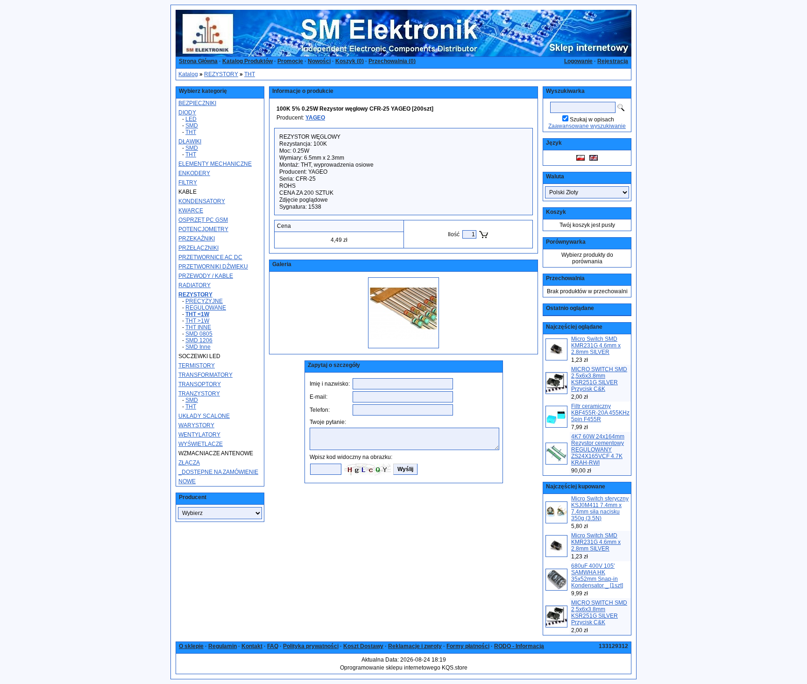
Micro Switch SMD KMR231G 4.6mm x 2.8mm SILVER (596, 345)
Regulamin (222, 646)
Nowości (319, 61)
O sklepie (191, 646)
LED (191, 119)
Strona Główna (198, 61)
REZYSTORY (221, 74)
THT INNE (198, 327)
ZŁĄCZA (189, 462)
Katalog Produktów (247, 61)
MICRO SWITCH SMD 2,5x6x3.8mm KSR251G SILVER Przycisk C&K (599, 379)
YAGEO (315, 117)
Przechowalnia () (392, 61)
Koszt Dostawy (363, 646)
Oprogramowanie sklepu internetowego (390, 667)
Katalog (188, 74)
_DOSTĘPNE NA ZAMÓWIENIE (218, 472)
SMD (191, 125)
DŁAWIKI (189, 141)
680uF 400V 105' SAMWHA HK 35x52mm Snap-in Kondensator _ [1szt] (597, 576)
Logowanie (578, 61)
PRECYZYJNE (204, 301)
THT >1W (197, 320)
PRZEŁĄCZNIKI (198, 248)
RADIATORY (194, 285)
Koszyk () (349, 61)
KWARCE (190, 210)
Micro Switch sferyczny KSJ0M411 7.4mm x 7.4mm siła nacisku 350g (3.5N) (600, 508)
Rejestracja (612, 61)
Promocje (290, 61)
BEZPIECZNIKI (197, 103)
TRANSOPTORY (199, 384)
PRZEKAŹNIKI (196, 238)
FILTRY (187, 182)
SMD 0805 (198, 334)
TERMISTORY (196, 365)
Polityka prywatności (311, 646)
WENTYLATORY (199, 434)
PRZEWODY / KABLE (205, 276)
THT (249, 74)
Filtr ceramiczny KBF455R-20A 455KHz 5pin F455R (600, 413)
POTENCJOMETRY (203, 229)
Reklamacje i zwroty (415, 646)
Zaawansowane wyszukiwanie (587, 126)
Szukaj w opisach (592, 119)
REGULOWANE (205, 307)
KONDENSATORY (201, 201)
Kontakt (251, 646)
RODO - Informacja (519, 646)
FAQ (272, 646)
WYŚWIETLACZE (200, 444)
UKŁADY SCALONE (204, 416)
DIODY (187, 112)
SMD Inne (198, 347)
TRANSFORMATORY (205, 375)
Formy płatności (467, 646)
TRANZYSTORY (199, 393)
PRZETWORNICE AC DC (210, 257)
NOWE (187, 481)
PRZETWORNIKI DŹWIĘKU (213, 266)
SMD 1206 (198, 340)
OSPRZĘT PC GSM (203, 220)
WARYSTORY (196, 425)
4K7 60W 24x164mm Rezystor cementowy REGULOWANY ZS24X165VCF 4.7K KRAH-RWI (597, 449)
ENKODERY (194, 173)
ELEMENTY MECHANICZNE (215, 164)
